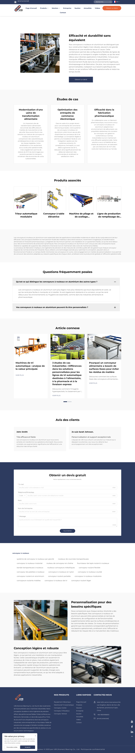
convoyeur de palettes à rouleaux (30, 572)
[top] (132, 737)
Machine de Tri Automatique (64, 705)
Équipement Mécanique (62, 702)
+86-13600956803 (103, 715)
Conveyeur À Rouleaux (62, 711)
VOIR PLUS (20, 375)
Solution (55, 8)
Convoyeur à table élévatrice (53, 215)
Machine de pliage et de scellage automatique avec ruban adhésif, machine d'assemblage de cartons (81, 215)
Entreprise (67, 8)
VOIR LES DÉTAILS (26, 198)
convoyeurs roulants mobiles (29, 581)
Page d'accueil (31, 8)
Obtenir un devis (112, 8)
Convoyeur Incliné (60, 708)
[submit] (110, 1)
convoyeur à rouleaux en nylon (61, 572)
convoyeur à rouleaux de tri (56, 581)
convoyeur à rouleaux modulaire (88, 576)
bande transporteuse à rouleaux (30, 568)
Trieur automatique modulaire (26, 215)
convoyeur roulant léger (81, 581)
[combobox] (22, 495)
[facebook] (132, 727)
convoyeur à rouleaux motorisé (29, 563)
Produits (43, 8)
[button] (65, 401)
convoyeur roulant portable (59, 576)
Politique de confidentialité (93, 749)
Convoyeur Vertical (60, 714)
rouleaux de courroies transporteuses (73, 559)
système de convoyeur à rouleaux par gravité (35, 559)
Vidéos (97, 8)
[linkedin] (132, 732)
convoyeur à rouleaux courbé (90, 572)
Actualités (88, 8)
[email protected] (23, 1)
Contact (63, 12)
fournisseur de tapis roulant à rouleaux (93, 563)
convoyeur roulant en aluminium (30, 576)
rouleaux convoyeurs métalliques (61, 568)
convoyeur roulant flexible (89, 568)
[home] (18, 8)
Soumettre (67, 531)
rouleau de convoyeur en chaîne (59, 563)
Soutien (77, 8)
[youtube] (132, 722)
